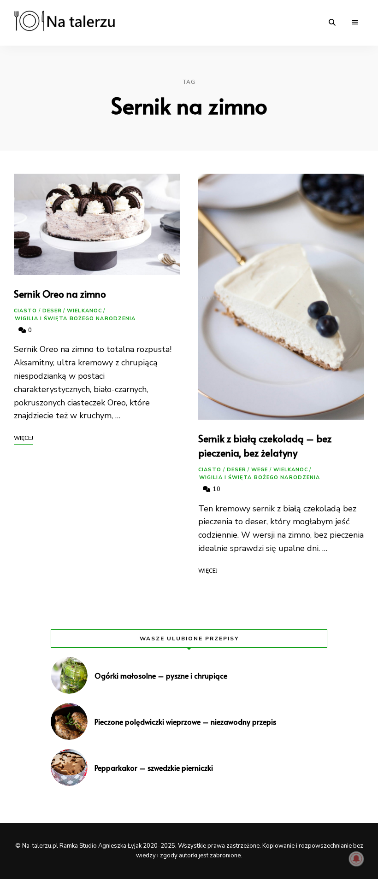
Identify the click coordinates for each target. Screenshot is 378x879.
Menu (355, 22)
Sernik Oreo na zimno (60, 293)
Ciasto (25, 310)
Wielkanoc (84, 310)
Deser (52, 310)
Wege (259, 469)
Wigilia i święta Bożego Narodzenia (75, 318)
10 (216, 489)
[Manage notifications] (356, 858)
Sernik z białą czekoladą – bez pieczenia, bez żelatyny (264, 446)
